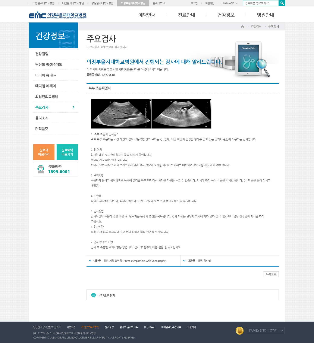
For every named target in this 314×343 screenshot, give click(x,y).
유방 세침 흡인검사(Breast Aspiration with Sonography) (135, 260)
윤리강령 (109, 327)
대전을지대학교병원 (73, 3)
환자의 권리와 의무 (129, 327)
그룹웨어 (191, 327)
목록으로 (271, 274)
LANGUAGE (228, 3)
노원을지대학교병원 (43, 3)
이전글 (97, 260)
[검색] (264, 3)
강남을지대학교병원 (102, 3)
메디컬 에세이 (45, 86)
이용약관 (70, 327)
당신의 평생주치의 (48, 64)
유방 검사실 (204, 260)
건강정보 (226, 15)
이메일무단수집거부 (171, 327)
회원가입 (209, 3)
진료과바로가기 (43, 152)
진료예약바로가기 (67, 152)
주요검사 (41, 107)
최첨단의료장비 (46, 96)
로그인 (194, 3)
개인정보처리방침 (90, 327)
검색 (282, 3)
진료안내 (186, 15)
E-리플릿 (41, 129)
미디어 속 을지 (46, 75)
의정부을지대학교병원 (133, 3)
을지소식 (41, 118)
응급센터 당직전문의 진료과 (46, 327)
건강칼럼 (41, 54)
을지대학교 (159, 3)
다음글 (191, 260)
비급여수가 (149, 327)
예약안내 (147, 15)
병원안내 (265, 15)
